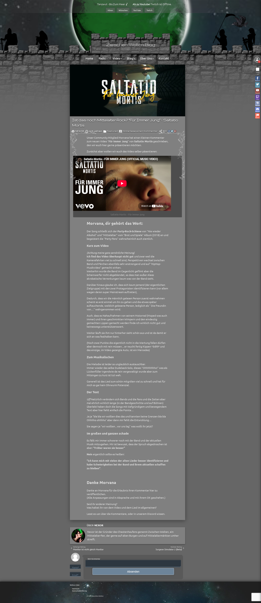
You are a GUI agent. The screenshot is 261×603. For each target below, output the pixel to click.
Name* (75, 567)
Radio (102, 58)
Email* (75, 574)
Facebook (257, 80)
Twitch (149, 10)
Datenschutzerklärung (79, 591)
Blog (130, 58)
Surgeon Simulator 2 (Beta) (169, 549)
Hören (110, 10)
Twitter (257, 86)
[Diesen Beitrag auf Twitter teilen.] (172, 131)
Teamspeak (257, 105)
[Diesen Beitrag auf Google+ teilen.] (175, 131)
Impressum (75, 588)
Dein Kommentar (94, 559)
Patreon (258, 117)
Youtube (257, 93)
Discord (258, 111)
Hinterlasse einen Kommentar (140, 131)
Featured (112, 131)
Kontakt (164, 58)
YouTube (137, 10)
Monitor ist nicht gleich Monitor (88, 549)
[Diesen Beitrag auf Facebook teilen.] (169, 131)
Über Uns (146, 58)
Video (117, 58)
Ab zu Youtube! (141, 4)
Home (89, 58)
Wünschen (123, 10)
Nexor (98, 525)
